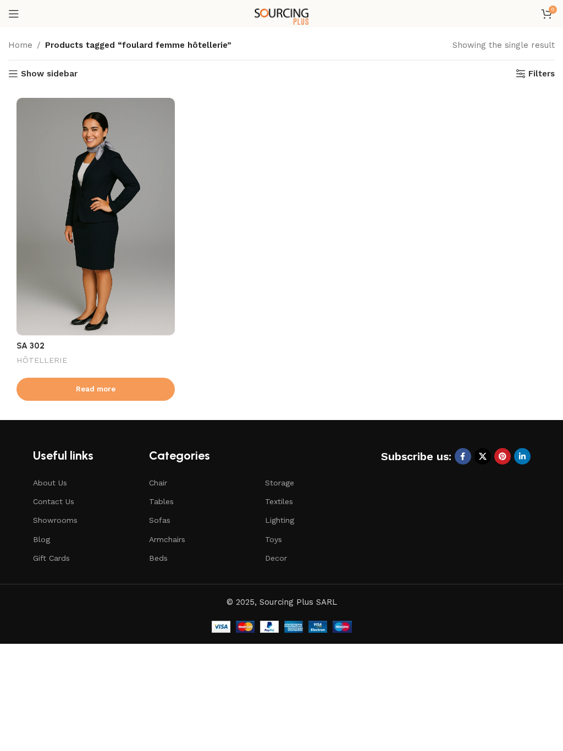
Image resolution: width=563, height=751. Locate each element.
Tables (161, 501)
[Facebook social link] (463, 456)
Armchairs (167, 539)
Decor (276, 558)
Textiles (279, 501)
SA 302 (30, 346)
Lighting (279, 520)
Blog (41, 539)
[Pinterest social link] (502, 456)
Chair (158, 482)
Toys (273, 539)
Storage (279, 482)
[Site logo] (281, 13)
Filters (541, 74)
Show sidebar (49, 74)
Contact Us (53, 501)
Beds (158, 558)
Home (20, 45)
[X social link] (482, 456)
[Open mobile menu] (14, 14)
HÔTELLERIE (41, 360)
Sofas (159, 520)
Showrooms (55, 520)
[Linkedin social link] (522, 456)
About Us (50, 482)
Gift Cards (51, 558)
